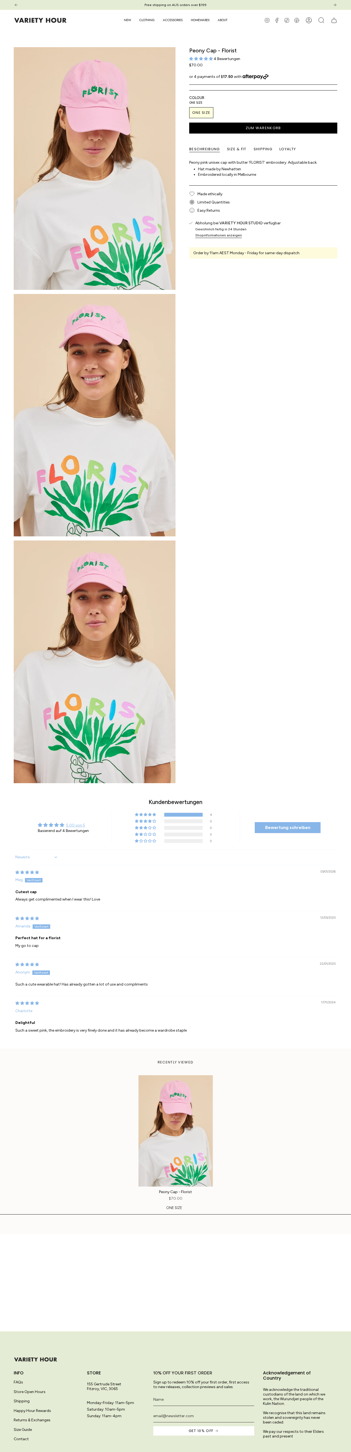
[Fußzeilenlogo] (36, 1359)
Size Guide (23, 1429)
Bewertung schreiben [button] (287, 827)
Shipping (22, 1401)
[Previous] (16, 4)
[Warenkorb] (334, 20)
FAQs (18, 1382)
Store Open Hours (30, 1391)
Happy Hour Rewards (32, 1410)
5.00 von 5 (75, 825)
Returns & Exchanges (32, 1420)
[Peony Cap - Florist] (175, 1131)
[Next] (334, 4)
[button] (147, 20)
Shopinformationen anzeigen (218, 235)
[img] (27, 872)
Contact (21, 1439)
